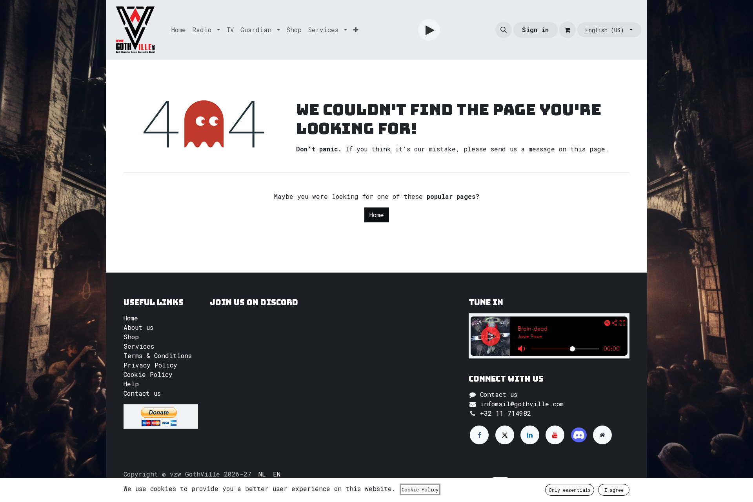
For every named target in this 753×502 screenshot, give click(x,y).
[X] (504, 435)
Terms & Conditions (158, 355)
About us (138, 327)
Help (131, 384)
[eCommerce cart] (567, 30)
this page (587, 149)
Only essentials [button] (570, 490)
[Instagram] (579, 434)
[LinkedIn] (529, 435)
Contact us (142, 393)
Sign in (535, 29)
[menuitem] (178, 30)
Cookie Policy (148, 374)
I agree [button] (614, 490)
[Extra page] (602, 435)
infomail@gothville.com (522, 404)
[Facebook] (479, 435)
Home (376, 215)
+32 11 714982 (505, 413)
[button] (503, 30)
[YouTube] (555, 435)
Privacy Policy (150, 365)
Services (139, 346)
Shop (131, 337)
